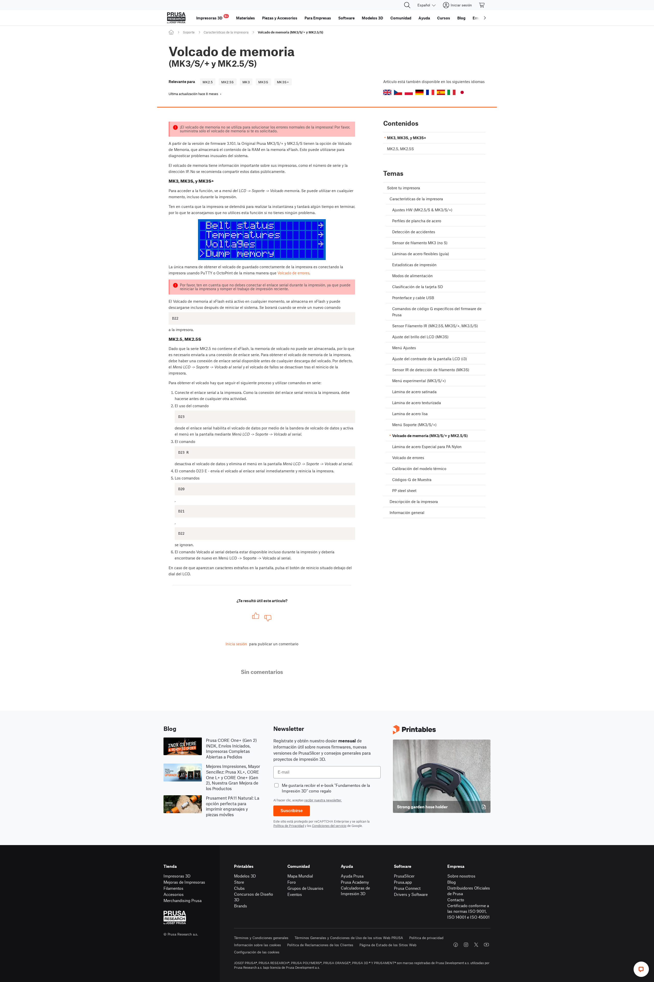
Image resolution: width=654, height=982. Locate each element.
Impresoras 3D (177, 875)
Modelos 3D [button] (372, 18)
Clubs (239, 888)
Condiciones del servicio (329, 826)
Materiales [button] (245, 18)
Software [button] (346, 18)
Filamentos (173, 888)
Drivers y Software (411, 894)
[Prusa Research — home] (176, 18)
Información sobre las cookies (257, 945)
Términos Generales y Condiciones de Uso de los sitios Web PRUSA (349, 938)
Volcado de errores (293, 273)
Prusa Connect (407, 888)
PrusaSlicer (404, 875)
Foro (291, 882)
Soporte (189, 32)
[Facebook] (456, 945)
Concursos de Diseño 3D (253, 897)
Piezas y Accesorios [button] (279, 18)
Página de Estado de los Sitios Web (387, 945)
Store (239, 882)
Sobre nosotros (461, 875)
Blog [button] (461, 18)
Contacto (455, 899)
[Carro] (482, 5)
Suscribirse (292, 811)
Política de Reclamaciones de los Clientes (320, 945)
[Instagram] (466, 945)
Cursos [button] (443, 18)
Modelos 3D (245, 875)
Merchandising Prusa (183, 900)
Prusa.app (403, 882)
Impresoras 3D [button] (212, 17)
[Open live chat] (641, 969)
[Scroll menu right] (485, 18)
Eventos (294, 894)
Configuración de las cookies (256, 952)
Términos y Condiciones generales (261, 938)
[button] (387, 92)
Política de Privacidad (288, 826)
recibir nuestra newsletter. (323, 800)
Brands (240, 905)
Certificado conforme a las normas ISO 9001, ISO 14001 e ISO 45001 (468, 911)
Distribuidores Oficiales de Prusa (468, 890)
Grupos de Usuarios (305, 888)
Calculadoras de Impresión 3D (355, 890)
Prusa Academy (355, 882)
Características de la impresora (226, 32)
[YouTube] (486, 945)
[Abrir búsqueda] (407, 5)
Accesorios (174, 894)
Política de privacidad (426, 938)
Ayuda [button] (424, 18)
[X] (476, 945)
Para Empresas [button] (318, 18)
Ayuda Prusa (352, 875)
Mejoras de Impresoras (184, 882)
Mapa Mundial (300, 875)
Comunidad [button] (400, 18)
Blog (451, 882)
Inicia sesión (236, 643)
